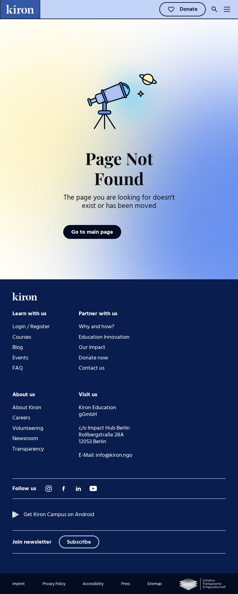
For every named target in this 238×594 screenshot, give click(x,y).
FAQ (17, 368)
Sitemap (154, 584)
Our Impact (92, 347)
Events (20, 357)
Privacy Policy (53, 584)
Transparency (28, 449)
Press (125, 584)
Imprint (18, 584)
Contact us (91, 368)
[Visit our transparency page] (202, 584)
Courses (21, 337)
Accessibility (93, 584)
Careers (21, 417)
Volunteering (27, 428)
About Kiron (26, 407)
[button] (227, 9)
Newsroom (25, 438)
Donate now (93, 357)
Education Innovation (104, 337)
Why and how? (96, 326)
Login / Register (31, 326)
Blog (17, 347)
